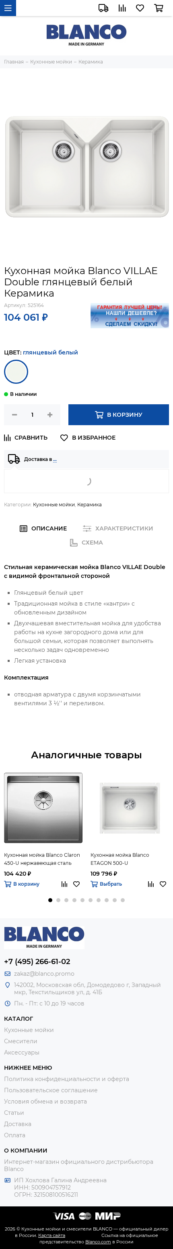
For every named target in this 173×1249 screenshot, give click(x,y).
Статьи (14, 1112)
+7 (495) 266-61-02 (37, 961)
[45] (16, 372)
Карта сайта (51, 1235)
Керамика (89, 505)
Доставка (17, 1124)
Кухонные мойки (54, 505)
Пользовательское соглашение (51, 1090)
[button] (50, 900)
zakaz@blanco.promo (44, 973)
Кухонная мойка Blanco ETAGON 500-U (120, 859)
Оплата (14, 1135)
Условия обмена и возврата (45, 1101)
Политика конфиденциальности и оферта (66, 1079)
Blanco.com (98, 1242)
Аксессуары (21, 1052)
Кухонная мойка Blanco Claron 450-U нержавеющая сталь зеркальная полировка (42, 859)
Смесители (20, 1041)
